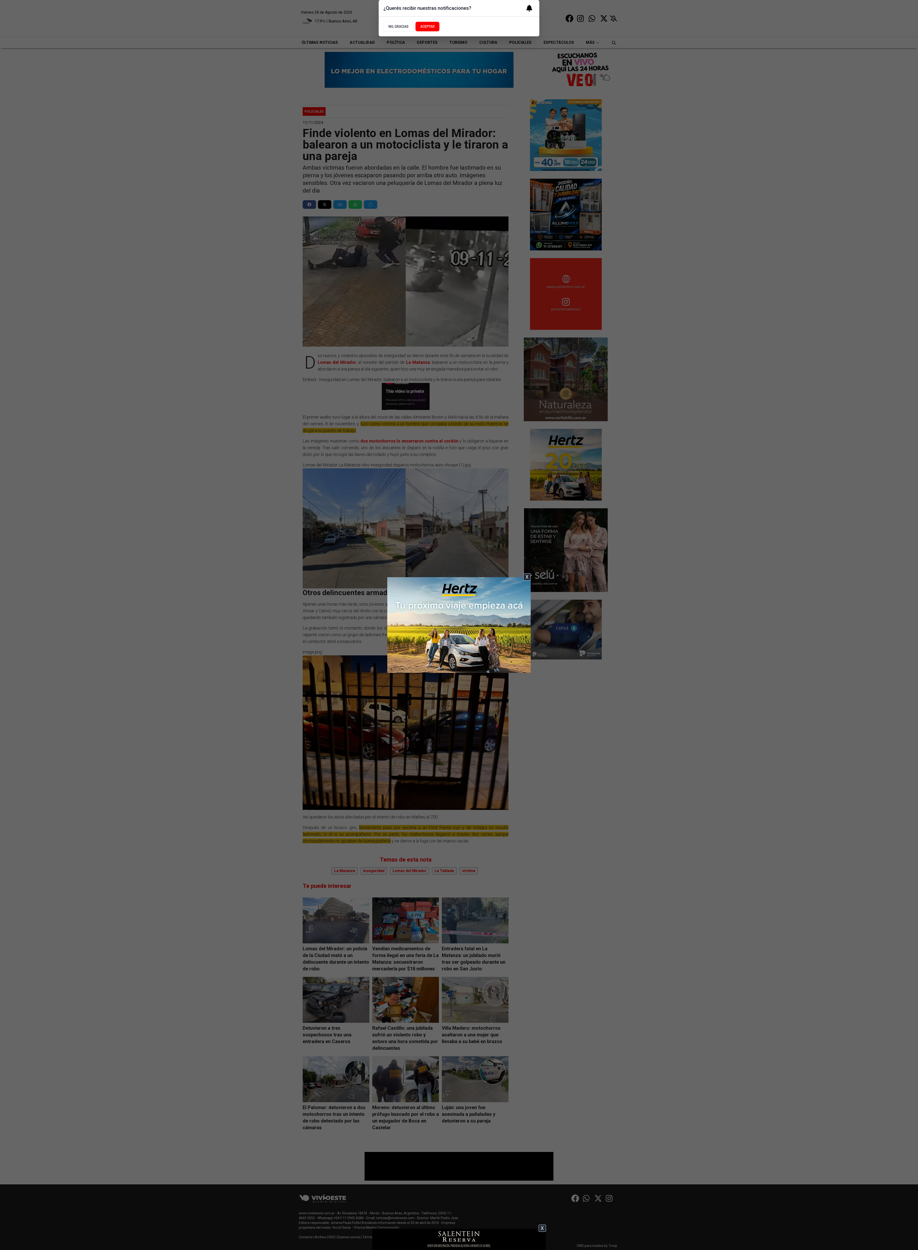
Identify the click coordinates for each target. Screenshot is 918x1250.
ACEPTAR (427, 26)
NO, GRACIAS (398, 26)
